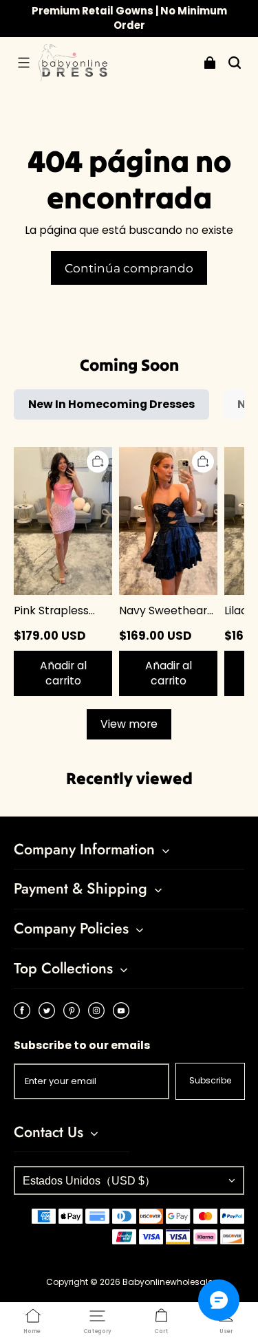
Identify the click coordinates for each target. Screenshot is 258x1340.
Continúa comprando (129, 268)
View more (129, 724)
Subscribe (210, 1080)
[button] (23, 62)
